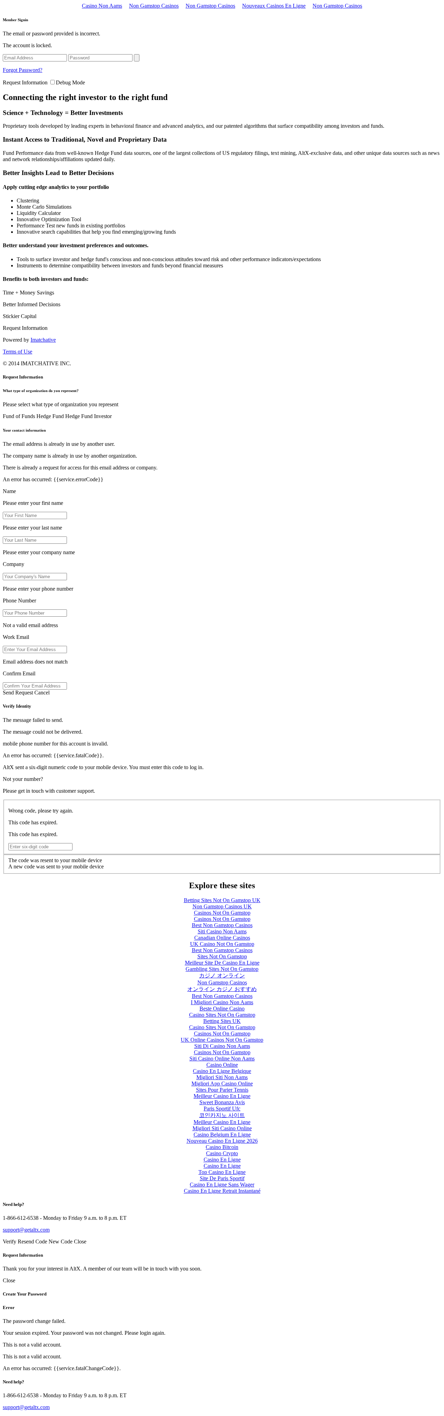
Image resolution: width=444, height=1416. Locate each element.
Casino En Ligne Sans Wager (222, 1185)
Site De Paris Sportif (222, 1178)
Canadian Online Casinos (222, 938)
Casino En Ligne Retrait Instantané (222, 1191)
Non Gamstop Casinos (154, 6)
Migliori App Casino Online (222, 1083)
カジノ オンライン (222, 975)
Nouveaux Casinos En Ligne (274, 6)
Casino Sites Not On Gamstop (222, 1015)
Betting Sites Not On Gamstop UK (222, 900)
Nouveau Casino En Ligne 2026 (222, 1141)
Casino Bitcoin (222, 1147)
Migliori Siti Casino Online (222, 1128)
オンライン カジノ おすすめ (222, 989)
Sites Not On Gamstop (222, 956)
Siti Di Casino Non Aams (222, 1046)
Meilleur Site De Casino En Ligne (222, 963)
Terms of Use (17, 352)
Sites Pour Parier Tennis (222, 1090)
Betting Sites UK (222, 1021)
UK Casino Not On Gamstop (222, 944)
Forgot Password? (22, 70)
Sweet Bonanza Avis (222, 1102)
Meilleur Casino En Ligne (222, 1096)
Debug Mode (70, 82)
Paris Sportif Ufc (222, 1108)
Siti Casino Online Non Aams (222, 1058)
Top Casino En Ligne (222, 1172)
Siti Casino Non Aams (222, 931)
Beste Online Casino (222, 1008)
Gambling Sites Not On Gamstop (222, 969)
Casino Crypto (222, 1153)
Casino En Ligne (222, 1160)
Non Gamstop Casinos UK (222, 906)
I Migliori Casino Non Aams (222, 1002)
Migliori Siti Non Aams (222, 1077)
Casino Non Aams (102, 6)
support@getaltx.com (26, 1230)
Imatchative (43, 340)
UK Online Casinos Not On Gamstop (222, 1040)
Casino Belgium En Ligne (222, 1135)
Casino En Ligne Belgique (222, 1071)
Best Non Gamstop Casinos (222, 925)
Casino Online (222, 1065)
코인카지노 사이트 (222, 1115)
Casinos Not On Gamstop (222, 913)
